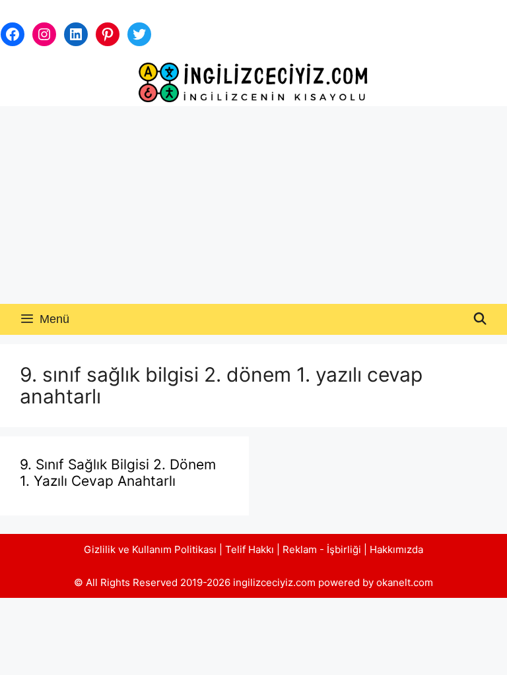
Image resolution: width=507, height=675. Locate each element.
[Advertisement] (253, 205)
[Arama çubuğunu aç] (480, 319)
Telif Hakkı (249, 549)
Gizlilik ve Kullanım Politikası (150, 549)
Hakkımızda (396, 549)
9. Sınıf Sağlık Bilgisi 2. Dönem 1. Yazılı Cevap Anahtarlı (118, 472)
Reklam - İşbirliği (323, 549)
